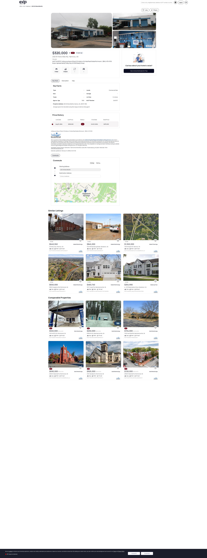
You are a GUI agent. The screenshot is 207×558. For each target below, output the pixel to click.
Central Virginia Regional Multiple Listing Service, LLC (99, 140)
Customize (147, 553)
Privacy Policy (121, 551)
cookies (10, 551)
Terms (114, 551)
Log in (181, 2)
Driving (92, 163)
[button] (81, 30)
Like (146, 10)
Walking (98, 163)
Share (155, 10)
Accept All (134, 553)
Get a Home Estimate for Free (138, 71)
